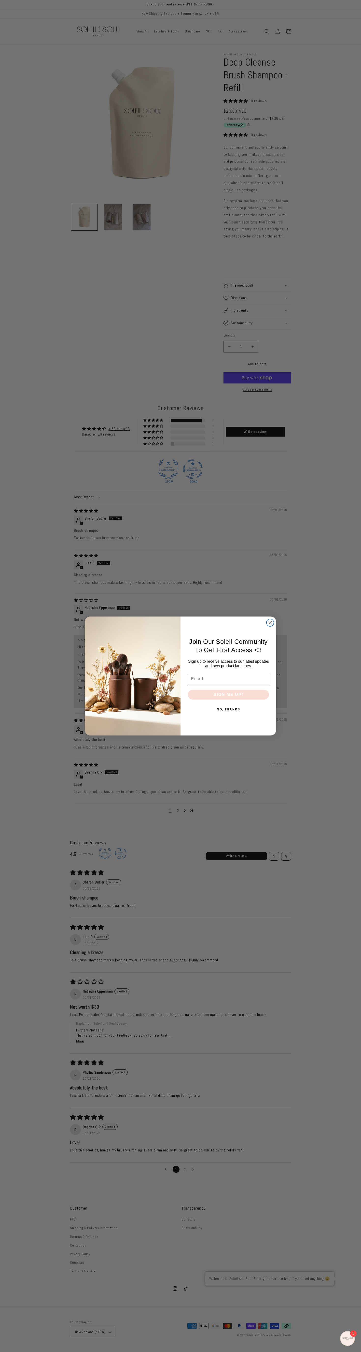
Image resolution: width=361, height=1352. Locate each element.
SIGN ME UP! (228, 694)
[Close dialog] (270, 622)
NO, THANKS (228, 709)
